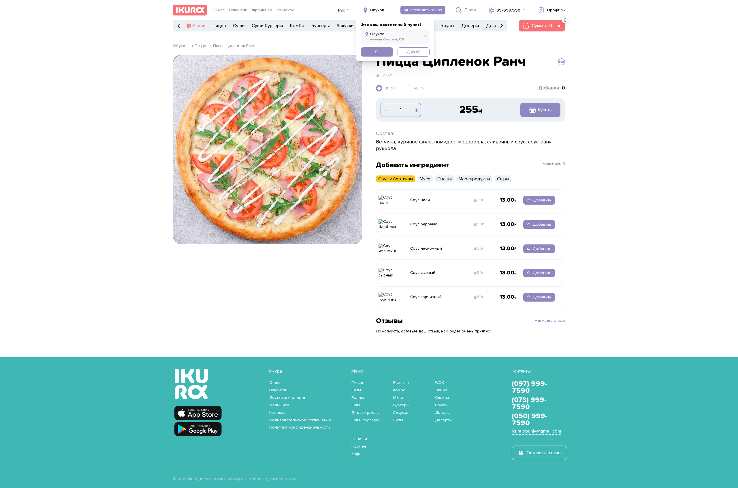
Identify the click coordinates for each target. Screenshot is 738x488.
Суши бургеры (267, 25)
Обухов (180, 46)
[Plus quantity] (385, 110)
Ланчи (441, 390)
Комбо (297, 25)
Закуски (345, 25)
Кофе (356, 454)
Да (377, 52)
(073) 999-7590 (529, 403)
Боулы (447, 25)
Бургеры (320, 25)
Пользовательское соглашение (300, 420)
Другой (414, 52)
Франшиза (262, 10)
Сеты (356, 390)
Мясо (425, 179)
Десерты (443, 420)
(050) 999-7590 (529, 420)
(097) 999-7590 (529, 387)
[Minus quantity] (416, 110)
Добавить (542, 200)
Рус (341, 10)
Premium (401, 383)
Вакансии (238, 10)
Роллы (357, 398)
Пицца (219, 25)
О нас (219, 10)
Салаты (442, 398)
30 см (390, 88)
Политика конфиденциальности (299, 427)
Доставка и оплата (287, 398)
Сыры (503, 179)
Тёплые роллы (365, 413)
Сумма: (542, 25)
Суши (239, 25)
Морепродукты (474, 179)
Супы (398, 420)
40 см (419, 88)
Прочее (359, 446)
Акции (199, 25)
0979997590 (508, 10)
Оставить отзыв (543, 452)
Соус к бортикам (395, 179)
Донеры (470, 25)
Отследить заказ (426, 10)
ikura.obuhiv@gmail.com (536, 431)
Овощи (444, 179)
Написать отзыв (550, 321)
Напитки (359, 439)
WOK (439, 383)
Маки (398, 398)
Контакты (285, 10)
